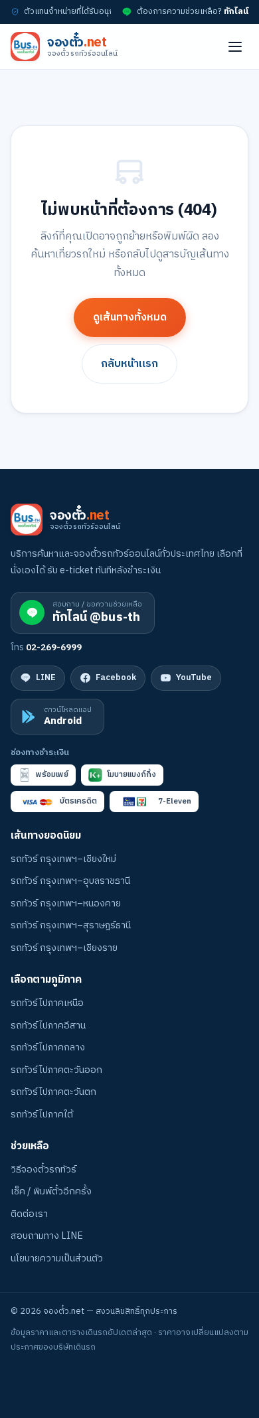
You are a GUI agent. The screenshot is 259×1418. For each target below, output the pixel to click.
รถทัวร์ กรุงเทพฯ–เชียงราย (64, 948)
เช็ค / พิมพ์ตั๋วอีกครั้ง (51, 1192)
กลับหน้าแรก (129, 364)
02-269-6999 (54, 647)
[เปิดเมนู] (235, 46)
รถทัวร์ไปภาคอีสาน (48, 1026)
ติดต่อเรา (29, 1214)
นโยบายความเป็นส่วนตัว (57, 1259)
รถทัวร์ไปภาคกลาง (48, 1048)
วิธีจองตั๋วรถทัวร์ (43, 1170)
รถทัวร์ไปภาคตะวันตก (53, 1092)
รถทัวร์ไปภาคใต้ (42, 1115)
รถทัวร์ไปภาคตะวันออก (56, 1070)
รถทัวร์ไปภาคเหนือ (47, 1003)
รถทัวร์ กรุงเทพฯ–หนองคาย (66, 904)
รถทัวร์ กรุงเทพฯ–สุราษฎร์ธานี (71, 926)
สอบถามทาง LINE (47, 1236)
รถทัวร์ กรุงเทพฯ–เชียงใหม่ (63, 859)
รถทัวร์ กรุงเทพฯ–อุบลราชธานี (70, 881)
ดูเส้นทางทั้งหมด (130, 317)
